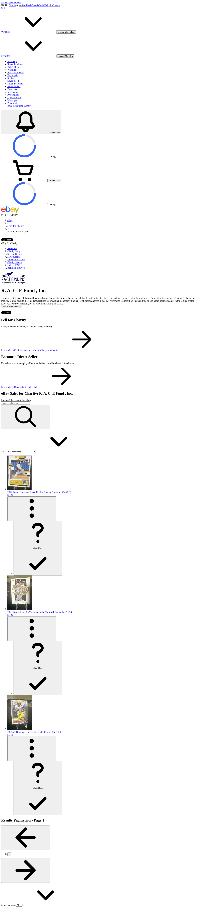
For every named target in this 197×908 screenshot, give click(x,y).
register (22, 5)
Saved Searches (15, 83)
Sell (3, 8)
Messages (12, 100)
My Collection (14, 97)
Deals (29, 5)
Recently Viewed (15, 64)
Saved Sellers (13, 86)
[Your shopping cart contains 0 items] (24, 180)
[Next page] (25, 870)
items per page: (8, 905)
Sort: (3, 451)
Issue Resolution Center (18, 106)
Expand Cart (54, 180)
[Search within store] (25, 417)
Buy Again (12, 75)
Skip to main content (11, 2)
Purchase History (15, 72)
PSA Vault (12, 103)
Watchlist (11, 69)
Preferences (13, 94)
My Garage (12, 92)
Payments (12, 89)
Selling (10, 78)
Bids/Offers (13, 67)
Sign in (12, 5)
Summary (12, 61)
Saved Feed (13, 81)
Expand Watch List (66, 32)
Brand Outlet (38, 5)
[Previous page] (25, 838)
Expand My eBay (65, 56)
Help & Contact (52, 5)
